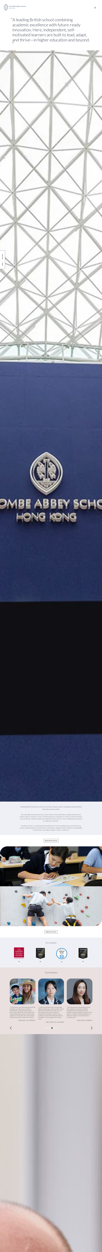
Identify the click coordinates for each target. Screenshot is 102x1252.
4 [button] (52, 1028)
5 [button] (54, 1028)
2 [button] (48, 1028)
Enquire (2, 256)
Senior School (51, 841)
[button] (11, 1028)
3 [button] (50, 1028)
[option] (22, 1000)
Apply (2, 264)
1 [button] (45, 1028)
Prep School (51, 932)
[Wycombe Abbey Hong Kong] (15, 10)
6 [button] (56, 1028)
